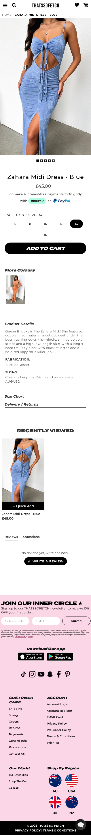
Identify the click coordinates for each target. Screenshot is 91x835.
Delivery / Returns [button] (21, 404)
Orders (14, 721)
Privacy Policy (57, 723)
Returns (14, 728)
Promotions (17, 747)
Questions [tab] (31, 538)
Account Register (59, 710)
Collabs (14, 787)
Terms (30, 637)
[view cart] (86, 5)
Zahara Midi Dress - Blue (36, 14)
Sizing (13, 715)
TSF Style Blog (18, 774)
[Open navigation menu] (5, 5)
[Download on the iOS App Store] (31, 659)
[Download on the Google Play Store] (60, 659)
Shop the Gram (19, 781)
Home (6, 14)
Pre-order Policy (59, 730)
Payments (16, 734)
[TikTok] (23, 675)
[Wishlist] (77, 5)
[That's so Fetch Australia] (55, 780)
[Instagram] (32, 675)
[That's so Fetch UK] (55, 802)
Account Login (57, 704)
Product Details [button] (19, 324)
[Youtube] (41, 675)
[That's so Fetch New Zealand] (71, 802)
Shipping (15, 708)
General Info (18, 740)
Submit (76, 620)
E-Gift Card (55, 717)
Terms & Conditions (61, 736)
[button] (14, 223)
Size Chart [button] (14, 396)
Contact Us (17, 753)
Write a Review (49, 562)
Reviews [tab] (11, 538)
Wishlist (53, 742)
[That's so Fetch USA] (71, 780)
